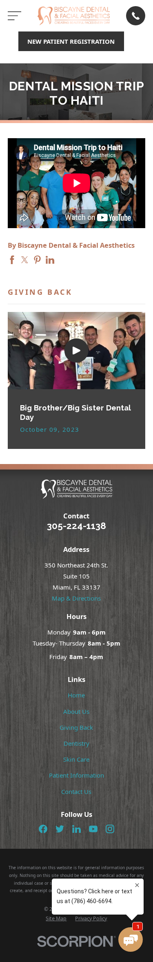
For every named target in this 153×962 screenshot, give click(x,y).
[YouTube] (93, 829)
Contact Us (76, 791)
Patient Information (76, 775)
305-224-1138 (76, 525)
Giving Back (76, 727)
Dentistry (76, 743)
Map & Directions (76, 598)
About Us (76, 711)
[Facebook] (43, 829)
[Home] (74, 16)
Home (76, 695)
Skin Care (76, 759)
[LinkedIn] (76, 829)
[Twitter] (59, 829)
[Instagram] (110, 829)
